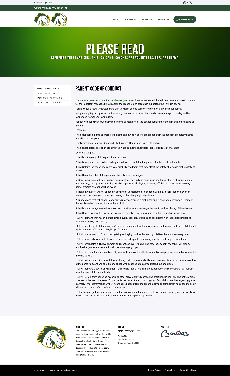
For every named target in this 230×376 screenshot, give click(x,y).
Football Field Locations (48, 102)
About (116, 19)
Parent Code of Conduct (48, 88)
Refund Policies (154, 370)
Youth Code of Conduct (47, 93)
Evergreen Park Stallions (48, 8)
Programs (130, 19)
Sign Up (51, 3)
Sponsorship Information (49, 98)
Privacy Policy (170, 370)
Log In (39, 3)
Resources (163, 19)
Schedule (147, 19)
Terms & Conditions (188, 370)
